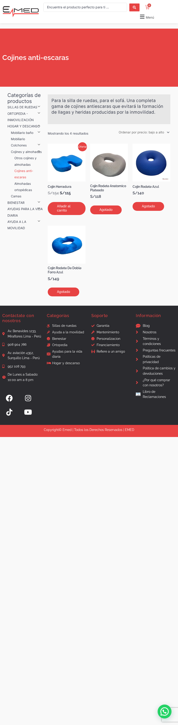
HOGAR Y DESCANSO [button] (23, 126)
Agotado (105, 210)
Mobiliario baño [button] (22, 133)
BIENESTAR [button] (16, 203)
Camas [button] (16, 196)
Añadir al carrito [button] (63, 208)
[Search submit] (134, 7)
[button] (99, 16)
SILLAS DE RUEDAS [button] (22, 107)
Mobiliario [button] (18, 139)
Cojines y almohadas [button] (26, 152)
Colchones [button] (19, 145)
